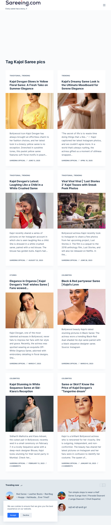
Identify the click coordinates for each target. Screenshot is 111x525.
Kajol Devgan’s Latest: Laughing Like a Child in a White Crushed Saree (26, 185)
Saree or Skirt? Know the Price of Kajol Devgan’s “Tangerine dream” (78, 388)
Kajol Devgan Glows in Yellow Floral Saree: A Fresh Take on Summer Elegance (29, 85)
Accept (13, 515)
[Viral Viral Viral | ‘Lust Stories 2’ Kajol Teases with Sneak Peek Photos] (81, 211)
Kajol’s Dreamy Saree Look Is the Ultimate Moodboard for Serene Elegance (80, 85)
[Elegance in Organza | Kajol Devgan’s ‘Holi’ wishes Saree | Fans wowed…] (29, 310)
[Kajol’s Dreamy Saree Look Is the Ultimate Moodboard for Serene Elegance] (81, 111)
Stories (13, 275)
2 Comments (15, 466)
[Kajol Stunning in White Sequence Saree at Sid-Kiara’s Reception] (29, 414)
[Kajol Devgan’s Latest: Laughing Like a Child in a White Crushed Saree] (29, 211)
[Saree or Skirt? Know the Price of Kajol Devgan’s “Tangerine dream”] (81, 414)
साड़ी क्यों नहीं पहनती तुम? (77, 507)
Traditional (15, 76)
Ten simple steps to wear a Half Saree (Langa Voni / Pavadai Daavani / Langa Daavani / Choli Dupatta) (86, 495)
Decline (26, 515)
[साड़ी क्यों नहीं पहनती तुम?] (62, 508)
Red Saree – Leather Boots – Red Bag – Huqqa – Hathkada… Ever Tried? (34, 496)
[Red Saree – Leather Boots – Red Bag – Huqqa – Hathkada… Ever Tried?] (10, 496)
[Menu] (104, 5)
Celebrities (67, 275)
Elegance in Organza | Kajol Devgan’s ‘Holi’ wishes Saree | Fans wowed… (29, 284)
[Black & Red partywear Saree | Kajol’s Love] (81, 307)
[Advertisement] (55, 30)
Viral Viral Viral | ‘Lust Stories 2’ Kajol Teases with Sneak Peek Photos (81, 185)
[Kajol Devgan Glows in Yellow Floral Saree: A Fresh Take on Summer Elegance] (29, 111)
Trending (26, 76)
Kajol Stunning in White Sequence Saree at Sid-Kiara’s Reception (25, 388)
